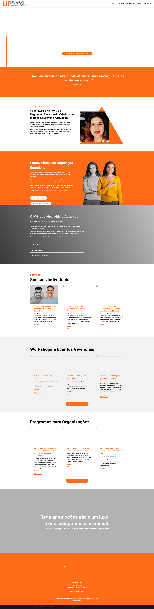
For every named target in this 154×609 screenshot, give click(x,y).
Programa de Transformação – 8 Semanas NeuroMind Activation (46, 308)
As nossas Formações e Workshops (77, 53)
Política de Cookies (76, 598)
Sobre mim (120, 3)
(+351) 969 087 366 (77, 585)
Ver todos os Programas (77, 481)
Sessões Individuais (39, 198)
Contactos (147, 3)
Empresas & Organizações (41, 203)
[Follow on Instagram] (6, 33)
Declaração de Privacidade (63, 598)
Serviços (129, 3)
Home (113, 3)
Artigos (138, 3)
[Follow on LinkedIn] (6, 31)
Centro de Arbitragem (87, 598)
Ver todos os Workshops (76, 404)
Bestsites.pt (78, 606)
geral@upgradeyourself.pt (77, 591)
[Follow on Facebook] (6, 28)
